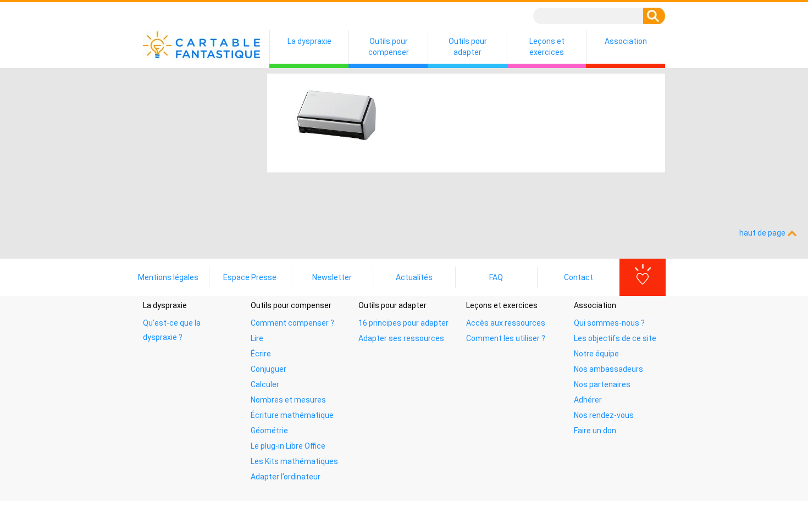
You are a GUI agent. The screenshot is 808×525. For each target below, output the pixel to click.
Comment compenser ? (292, 323)
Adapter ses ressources (401, 338)
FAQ (496, 277)
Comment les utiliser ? (505, 338)
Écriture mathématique (292, 415)
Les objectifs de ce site (615, 338)
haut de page (763, 232)
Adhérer (588, 399)
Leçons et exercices (547, 47)
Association (626, 41)
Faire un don (595, 430)
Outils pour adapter (468, 47)
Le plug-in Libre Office (288, 446)
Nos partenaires (602, 384)
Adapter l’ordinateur (285, 476)
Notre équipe (596, 353)
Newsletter (332, 277)
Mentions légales (168, 277)
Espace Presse (249, 277)
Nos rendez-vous (604, 415)
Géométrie (269, 430)
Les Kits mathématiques (294, 461)
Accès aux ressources (505, 323)
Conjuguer (268, 369)
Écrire (261, 353)
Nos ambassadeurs (608, 369)
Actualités (414, 277)
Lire (257, 338)
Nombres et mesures (288, 399)
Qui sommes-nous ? (609, 323)
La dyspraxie (309, 41)
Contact (578, 277)
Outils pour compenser (388, 47)
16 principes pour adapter (403, 323)
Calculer (265, 384)
